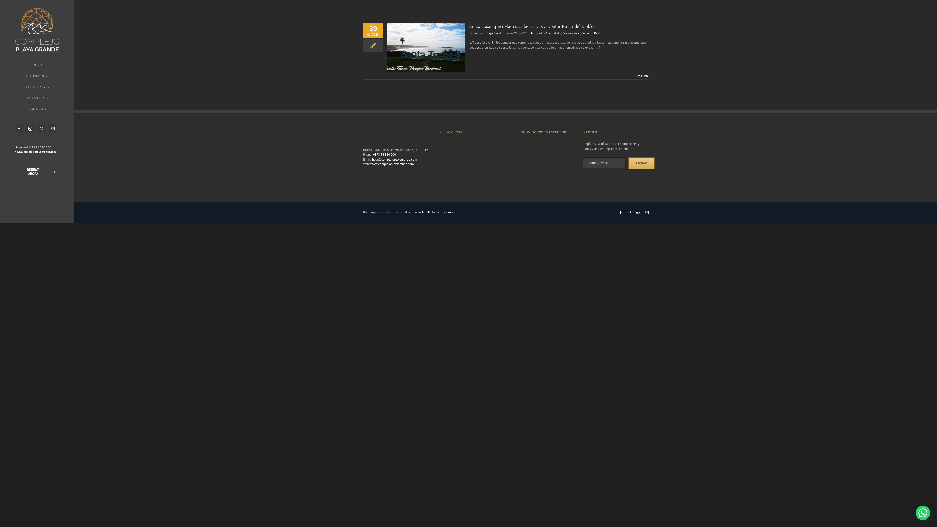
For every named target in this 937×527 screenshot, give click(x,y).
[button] (923, 513)
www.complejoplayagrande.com (392, 164)
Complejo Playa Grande (487, 33)
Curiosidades (553, 33)
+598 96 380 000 (384, 154)
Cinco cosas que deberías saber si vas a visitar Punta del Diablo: (532, 26)
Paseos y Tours (571, 33)
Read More (642, 76)
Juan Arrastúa (449, 212)
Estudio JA (428, 212)
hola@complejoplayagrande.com (35, 151)
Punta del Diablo (591, 33)
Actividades (538, 33)
